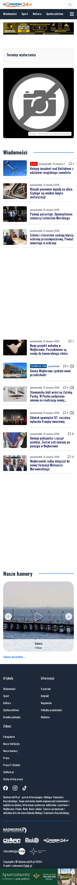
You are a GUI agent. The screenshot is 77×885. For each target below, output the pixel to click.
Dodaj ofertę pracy (13, 779)
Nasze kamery (10, 751)
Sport (25, 14)
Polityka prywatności (51, 710)
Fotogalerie (9, 737)
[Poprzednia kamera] (8, 616)
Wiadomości (10, 14)
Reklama (45, 717)
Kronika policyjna (11, 717)
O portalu (46, 689)
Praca (6, 758)
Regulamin (46, 703)
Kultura (37, 14)
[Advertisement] (38, 293)
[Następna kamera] (68, 616)
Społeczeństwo (54, 14)
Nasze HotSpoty (11, 744)
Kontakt (45, 696)
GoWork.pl (8, 772)
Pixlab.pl (27, 865)
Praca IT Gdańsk (11, 765)
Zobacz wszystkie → (14, 657)
